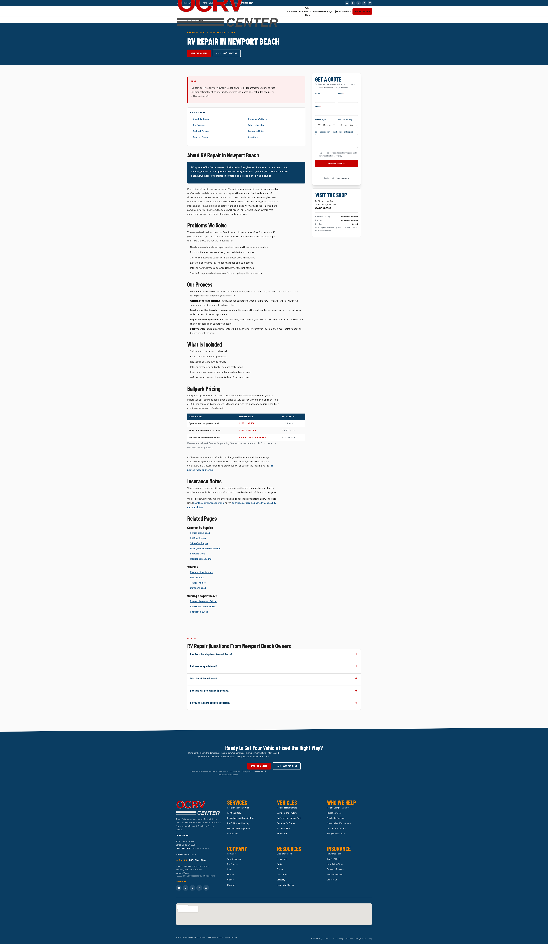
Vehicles (294, 11)
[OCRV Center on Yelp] (358, 3)
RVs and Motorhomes (201, 572)
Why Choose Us (234, 859)
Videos (230, 879)
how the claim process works (208, 502)
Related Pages (200, 137)
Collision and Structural (238, 807)
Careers (230, 869)
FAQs (328, 11)
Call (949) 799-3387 (226, 53)
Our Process (199, 125)
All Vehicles (282, 833)
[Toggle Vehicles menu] (296, 11)
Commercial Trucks (286, 823)
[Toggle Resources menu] (317, 11)
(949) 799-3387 (343, 11)
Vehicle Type (320, 119)
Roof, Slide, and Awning (238, 823)
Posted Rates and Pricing (203, 601)
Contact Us (332, 879)
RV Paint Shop (197, 553)
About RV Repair (201, 119)
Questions (253, 137)
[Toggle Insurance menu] (303, 11)
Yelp (370, 938)
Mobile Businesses (335, 818)
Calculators (282, 874)
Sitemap (349, 938)
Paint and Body (234, 812)
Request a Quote (362, 11)
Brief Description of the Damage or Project (334, 132)
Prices (321, 11)
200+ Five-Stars (197, 860)
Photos (230, 874)
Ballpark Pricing (201, 131)
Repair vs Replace (335, 869)
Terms (327, 938)
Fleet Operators (334, 812)
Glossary (281, 879)
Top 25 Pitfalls (333, 859)
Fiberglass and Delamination (205, 548)
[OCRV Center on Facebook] (364, 3)
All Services (232, 833)
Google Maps (360, 938)
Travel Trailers (198, 582)
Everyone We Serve (336, 833)
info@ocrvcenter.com (186, 854)
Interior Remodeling (200, 558)
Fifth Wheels (197, 577)
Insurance (301, 11)
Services (288, 11)
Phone (341, 93)
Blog (325, 11)
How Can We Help (345, 119)
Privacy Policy (336, 156)
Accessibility (338, 938)
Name (318, 93)
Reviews (231, 885)
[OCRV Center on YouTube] (347, 3)
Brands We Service (285, 885)
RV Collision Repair (200, 532)
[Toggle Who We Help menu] (310, 11)
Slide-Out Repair (199, 543)
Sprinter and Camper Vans (289, 818)
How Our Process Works (203, 606)
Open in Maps (186, 909)
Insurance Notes (256, 131)
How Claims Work (335, 864)
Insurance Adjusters (336, 828)
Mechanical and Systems (238, 828)
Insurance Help (334, 853)
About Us (231, 853)
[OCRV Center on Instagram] (370, 3)
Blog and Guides (284, 853)
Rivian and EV (283, 828)
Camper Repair (198, 587)
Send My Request (336, 163)
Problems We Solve (257, 119)
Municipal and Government (339, 823)
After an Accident (335, 874)
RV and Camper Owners (338, 807)
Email (318, 106)
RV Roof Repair (198, 537)
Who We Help (307, 11)
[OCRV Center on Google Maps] (352, 3)
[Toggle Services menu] (290, 11)
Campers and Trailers (287, 812)
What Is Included (256, 125)
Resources (315, 11)
